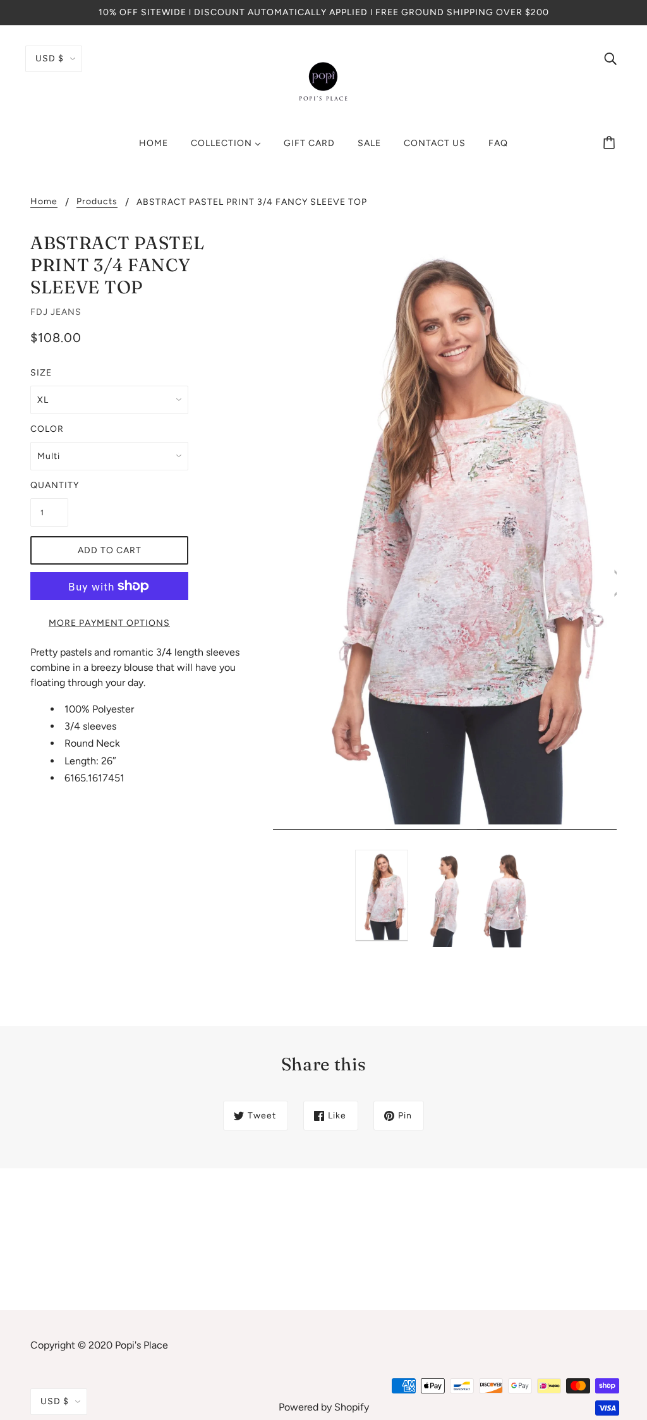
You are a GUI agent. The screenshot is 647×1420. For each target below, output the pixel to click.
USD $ (49, 58)
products (97, 202)
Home (43, 202)
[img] (610, 58)
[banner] (323, 81)
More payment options (109, 623)
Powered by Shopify (324, 1407)
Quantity (49, 485)
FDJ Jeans (56, 312)
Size (41, 372)
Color (47, 429)
